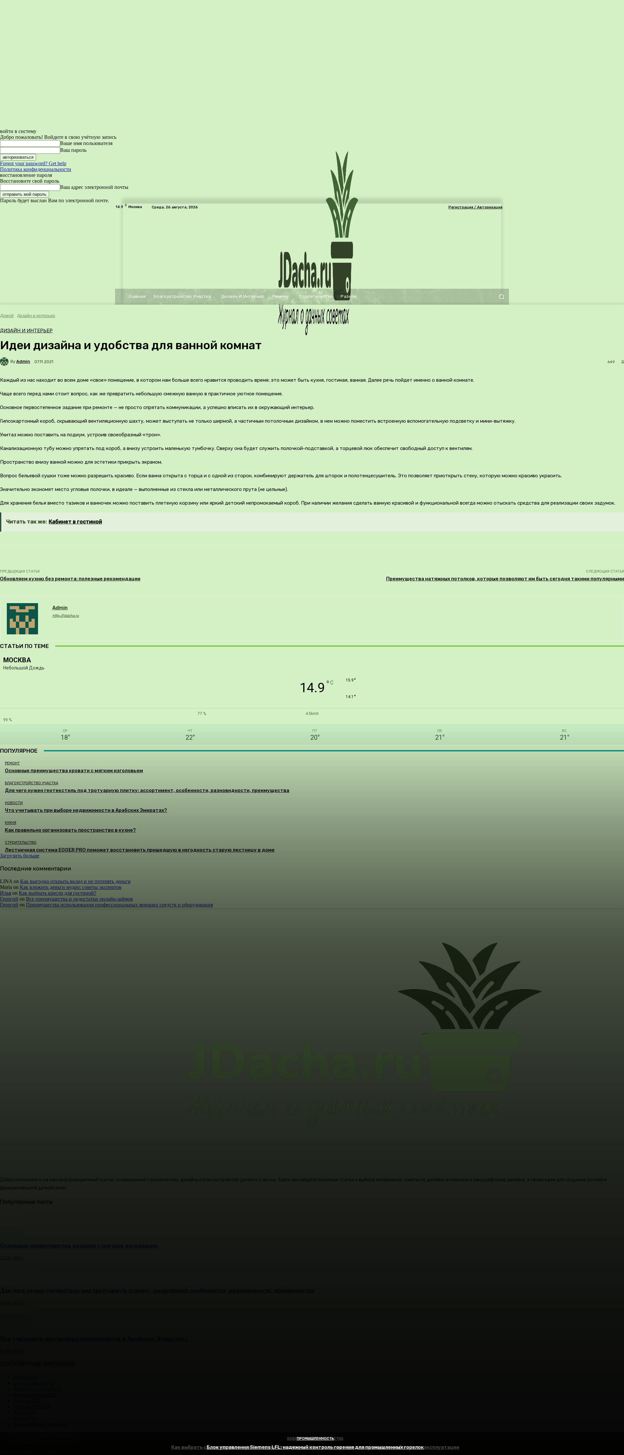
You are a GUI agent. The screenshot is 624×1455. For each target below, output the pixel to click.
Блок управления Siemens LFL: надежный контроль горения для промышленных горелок (315, 1447)
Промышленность (315, 1438)
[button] (501, 296)
